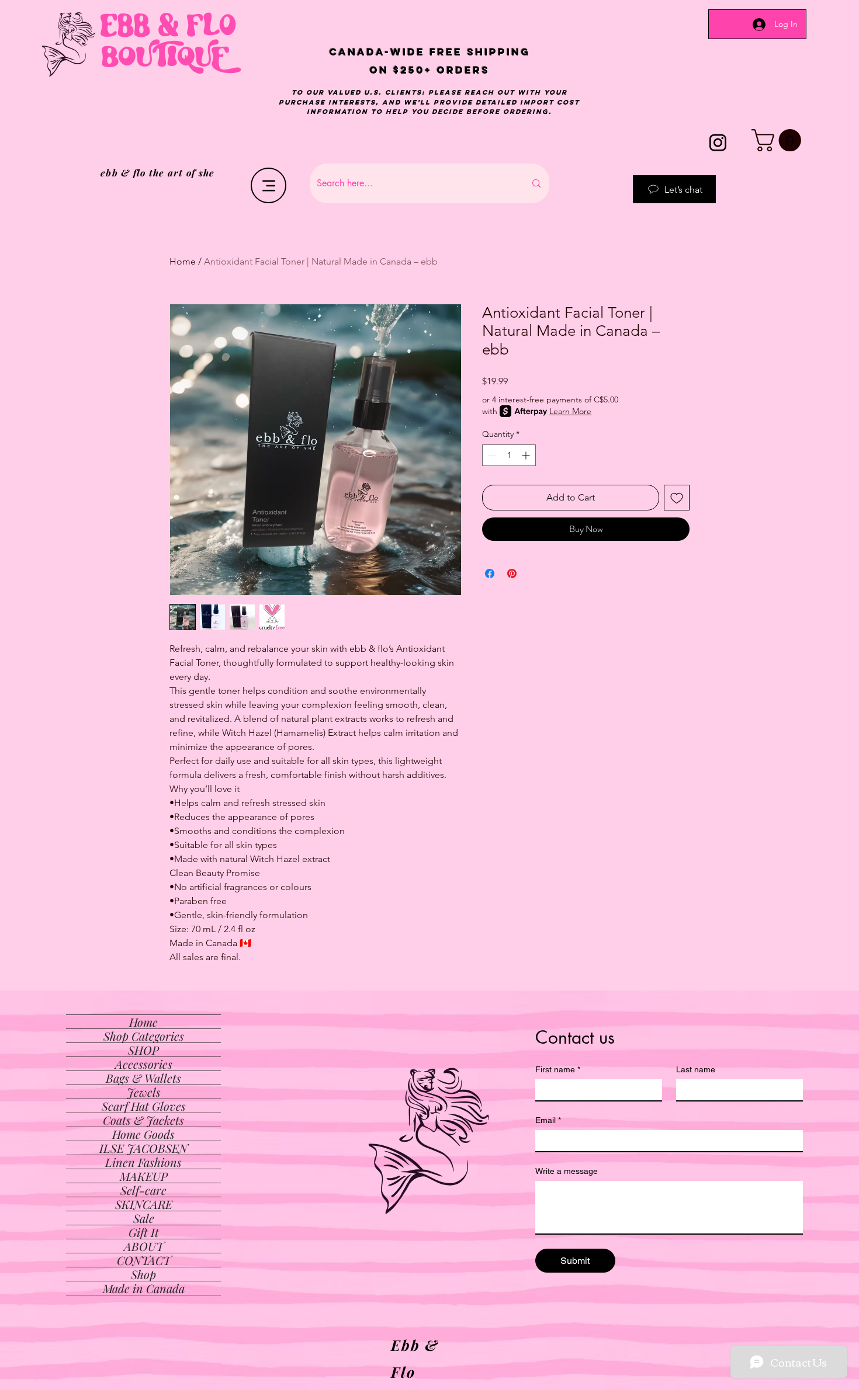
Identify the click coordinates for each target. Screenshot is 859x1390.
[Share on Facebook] (490, 574)
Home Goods (143, 1134)
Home (182, 261)
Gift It (144, 1232)
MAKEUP (144, 1176)
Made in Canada (144, 1288)
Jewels (144, 1092)
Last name (695, 1069)
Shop (143, 1274)
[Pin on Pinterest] (512, 574)
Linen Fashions (143, 1162)
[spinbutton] (508, 455)
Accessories (143, 1064)
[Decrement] (491, 455)
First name (557, 1069)
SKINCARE (143, 1204)
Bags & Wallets (143, 1078)
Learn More (570, 411)
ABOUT (144, 1246)
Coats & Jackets (143, 1120)
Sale (143, 1218)
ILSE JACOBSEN (143, 1148)
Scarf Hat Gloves (144, 1106)
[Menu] (268, 185)
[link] (778, 140)
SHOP (143, 1050)
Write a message (566, 1171)
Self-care (143, 1190)
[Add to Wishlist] (677, 497)
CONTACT (144, 1260)
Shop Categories (143, 1035)
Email (548, 1120)
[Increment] (526, 455)
